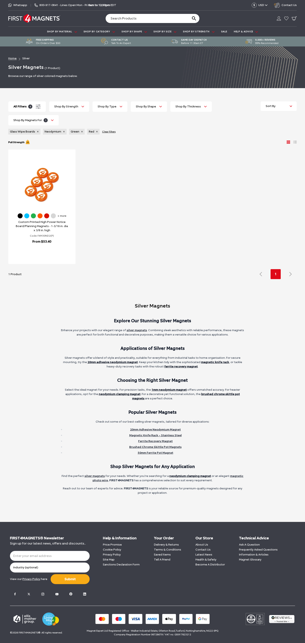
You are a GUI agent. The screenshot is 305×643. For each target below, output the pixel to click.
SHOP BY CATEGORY (97, 31)
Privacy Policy (112, 555)
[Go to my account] (279, 18)
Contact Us (203, 550)
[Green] (33, 215)
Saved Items (162, 555)
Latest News (203, 555)
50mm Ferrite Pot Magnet (155, 453)
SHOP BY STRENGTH (196, 31)
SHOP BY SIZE (163, 31)
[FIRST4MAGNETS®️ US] (34, 18)
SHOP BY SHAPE (132, 31)
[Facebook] (15, 594)
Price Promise (112, 545)
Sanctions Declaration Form (121, 564)
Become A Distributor (210, 564)
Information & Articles (253, 555)
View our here (28, 579)
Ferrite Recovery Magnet (155, 441)
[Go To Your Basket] (294, 18)
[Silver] (53, 215)
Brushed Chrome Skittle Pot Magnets (155, 447)
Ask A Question (249, 545)
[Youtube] (57, 594)
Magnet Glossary (250, 560)
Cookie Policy (112, 550)
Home (12, 58)
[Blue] (26, 215)
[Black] (20, 215)
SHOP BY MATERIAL (60, 31)
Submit (70, 579)
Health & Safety (205, 560)
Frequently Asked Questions (258, 550)
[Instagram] (42, 594)
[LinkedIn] (84, 594)
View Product (37, 252)
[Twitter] (29, 594)
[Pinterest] (70, 594)
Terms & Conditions (167, 550)
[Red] (46, 215)
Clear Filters (109, 131)
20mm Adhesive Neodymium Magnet (155, 430)
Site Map (109, 560)
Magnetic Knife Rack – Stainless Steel (155, 435)
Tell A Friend (162, 560)
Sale (224, 31)
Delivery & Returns (166, 545)
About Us (201, 545)
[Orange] (40, 215)
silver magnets (137, 330)
